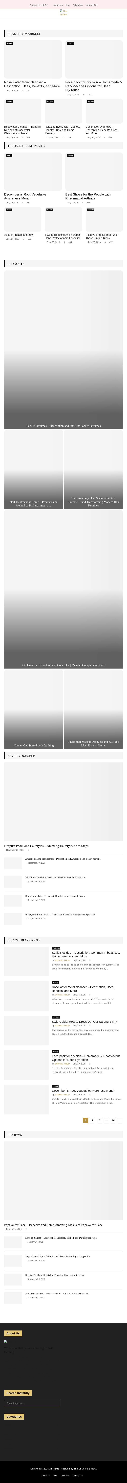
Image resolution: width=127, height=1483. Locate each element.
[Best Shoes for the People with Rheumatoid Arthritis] (94, 172)
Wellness (56, 948)
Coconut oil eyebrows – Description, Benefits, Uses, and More (102, 130)
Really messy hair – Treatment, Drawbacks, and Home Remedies (55, 896)
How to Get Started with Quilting (34, 745)
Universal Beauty (13, 1434)
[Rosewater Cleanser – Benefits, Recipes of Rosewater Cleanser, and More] (22, 111)
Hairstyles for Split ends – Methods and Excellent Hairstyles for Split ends (60, 914)
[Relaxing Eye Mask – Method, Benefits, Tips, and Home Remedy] (63, 111)
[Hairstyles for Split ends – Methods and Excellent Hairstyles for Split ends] (13, 919)
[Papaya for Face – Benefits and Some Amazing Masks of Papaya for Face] (63, 1180)
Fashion (8, 1439)
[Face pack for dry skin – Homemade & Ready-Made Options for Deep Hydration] (94, 59)
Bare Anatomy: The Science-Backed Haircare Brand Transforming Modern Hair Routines (93, 501)
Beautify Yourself (24, 33)
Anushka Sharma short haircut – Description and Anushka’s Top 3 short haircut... (63, 859)
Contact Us (91, 5)
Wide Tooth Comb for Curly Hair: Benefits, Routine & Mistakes (55, 877)
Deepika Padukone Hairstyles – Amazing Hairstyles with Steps (46, 846)
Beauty (9, 43)
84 (113, 1120)
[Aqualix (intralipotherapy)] (22, 219)
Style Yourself (21, 755)
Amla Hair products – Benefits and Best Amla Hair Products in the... (57, 1293)
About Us (58, 5)
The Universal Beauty (85, 1468)
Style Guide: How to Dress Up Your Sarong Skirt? (84, 1021)
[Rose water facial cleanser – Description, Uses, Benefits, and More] (33, 59)
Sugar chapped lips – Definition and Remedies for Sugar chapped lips (57, 1256)
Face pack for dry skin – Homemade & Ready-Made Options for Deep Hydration (93, 86)
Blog (67, 5)
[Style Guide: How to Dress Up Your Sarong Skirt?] (26, 1031)
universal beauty (62, 960)
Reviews (14, 1134)
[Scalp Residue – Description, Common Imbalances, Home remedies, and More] (26, 962)
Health (9, 155)
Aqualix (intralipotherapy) (19, 234)
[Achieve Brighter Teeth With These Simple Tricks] (104, 219)
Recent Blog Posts (23, 940)
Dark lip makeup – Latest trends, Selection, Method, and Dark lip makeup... (61, 1238)
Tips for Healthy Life (26, 146)
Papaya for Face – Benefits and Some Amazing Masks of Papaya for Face (53, 1225)
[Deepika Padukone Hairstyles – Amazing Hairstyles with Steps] (63, 801)
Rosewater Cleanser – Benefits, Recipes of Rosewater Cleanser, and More (22, 130)
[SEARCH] (56, 1403)
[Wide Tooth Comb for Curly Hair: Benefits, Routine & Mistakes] (13, 882)
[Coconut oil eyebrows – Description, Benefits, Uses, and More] (104, 111)
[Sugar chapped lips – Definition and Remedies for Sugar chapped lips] (13, 1261)
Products (15, 264)
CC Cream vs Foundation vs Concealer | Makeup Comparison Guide (63, 665)
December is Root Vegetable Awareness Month (83, 1090)
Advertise (78, 5)
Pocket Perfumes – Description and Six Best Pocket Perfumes (63, 425)
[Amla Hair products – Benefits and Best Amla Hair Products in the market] (13, 1298)
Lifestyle (56, 1017)
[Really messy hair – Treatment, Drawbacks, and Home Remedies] (13, 901)
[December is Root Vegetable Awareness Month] (33, 172)
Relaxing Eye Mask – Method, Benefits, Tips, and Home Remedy (62, 130)
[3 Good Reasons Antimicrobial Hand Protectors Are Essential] (63, 219)
